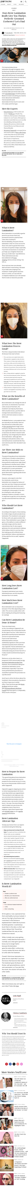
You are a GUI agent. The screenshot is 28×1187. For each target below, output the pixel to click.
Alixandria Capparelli (10, 130)
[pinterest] (1, 60)
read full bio (15, 1002)
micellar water (9, 811)
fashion (3, 4)
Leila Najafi (17, 996)
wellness (21, 4)
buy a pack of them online (14, 846)
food (15, 4)
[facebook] (10, 1064)
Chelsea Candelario (20, 35)
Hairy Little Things (21, 132)
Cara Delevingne (10, 93)
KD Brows (12, 114)
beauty (9, 4)
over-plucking (7, 426)
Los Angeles (14, 8)
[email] (21, 1064)
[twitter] (14, 1064)
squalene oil (9, 860)
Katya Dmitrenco (8, 112)
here (17, 986)
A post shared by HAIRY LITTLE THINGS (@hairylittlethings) (14, 765)
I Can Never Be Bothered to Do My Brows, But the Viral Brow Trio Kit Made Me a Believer (13, 154)
